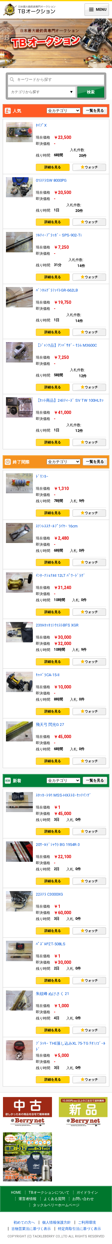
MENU (101, 9)
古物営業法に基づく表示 (31, 1229)
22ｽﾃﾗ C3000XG (49, 894)
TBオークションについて (48, 1192)
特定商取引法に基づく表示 (79, 1229)
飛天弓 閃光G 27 (50, 724)
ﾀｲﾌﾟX (41, 125)
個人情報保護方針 (56, 1222)
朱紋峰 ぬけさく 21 (52, 993)
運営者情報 (27, 1199)
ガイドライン (87, 1192)
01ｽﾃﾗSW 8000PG (51, 180)
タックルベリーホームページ (56, 1205)
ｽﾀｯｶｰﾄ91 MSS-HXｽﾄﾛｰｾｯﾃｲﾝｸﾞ (63, 795)
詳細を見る (53, 167)
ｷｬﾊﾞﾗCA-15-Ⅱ (47, 675)
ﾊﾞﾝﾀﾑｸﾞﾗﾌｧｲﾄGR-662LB (57, 290)
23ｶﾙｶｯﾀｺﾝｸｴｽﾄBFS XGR (57, 625)
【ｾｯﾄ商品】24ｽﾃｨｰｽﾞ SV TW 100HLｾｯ (70, 400)
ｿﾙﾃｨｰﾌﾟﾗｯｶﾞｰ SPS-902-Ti (59, 235)
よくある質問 (54, 1199)
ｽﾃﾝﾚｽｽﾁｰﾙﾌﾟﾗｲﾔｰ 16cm (57, 526)
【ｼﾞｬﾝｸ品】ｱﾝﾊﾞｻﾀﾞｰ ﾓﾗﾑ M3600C (66, 345)
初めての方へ (24, 1222)
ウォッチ (91, 167)
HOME (16, 1192)
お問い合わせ (83, 1199)
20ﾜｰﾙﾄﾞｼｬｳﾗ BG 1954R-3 (58, 844)
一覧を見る (95, 110)
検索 (91, 92)
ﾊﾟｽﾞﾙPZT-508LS (50, 944)
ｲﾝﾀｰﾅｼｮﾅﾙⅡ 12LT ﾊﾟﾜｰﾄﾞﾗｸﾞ (60, 575)
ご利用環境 (87, 1222)
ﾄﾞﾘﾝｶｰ (42, 476)
